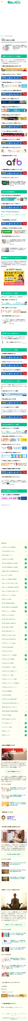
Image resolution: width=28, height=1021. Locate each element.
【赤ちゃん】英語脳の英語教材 (9, 579)
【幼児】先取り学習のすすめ (8, 619)
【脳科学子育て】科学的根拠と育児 (10, 571)
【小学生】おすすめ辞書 (7, 663)
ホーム (3, 1013)
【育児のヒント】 (5, 731)
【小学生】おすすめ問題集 (7, 659)
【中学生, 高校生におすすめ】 (8, 719)
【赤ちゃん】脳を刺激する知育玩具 (10, 587)
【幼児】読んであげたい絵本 (8, 635)
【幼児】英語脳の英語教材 (7, 603)
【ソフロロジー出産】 (6, 727)
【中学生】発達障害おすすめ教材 (9, 563)
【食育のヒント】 (5, 735)
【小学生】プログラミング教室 (9, 679)
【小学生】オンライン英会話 (8, 643)
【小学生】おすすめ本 (6, 651)
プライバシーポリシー (22, 1013)
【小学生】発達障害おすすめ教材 (9, 567)
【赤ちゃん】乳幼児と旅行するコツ (10, 591)
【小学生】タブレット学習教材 (9, 655)
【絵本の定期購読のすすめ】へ (14, 771)
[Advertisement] (14, 20)
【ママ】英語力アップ (6, 723)
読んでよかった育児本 (6, 575)
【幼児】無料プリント (6, 555)
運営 (15, 1013)
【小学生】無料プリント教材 (8, 667)
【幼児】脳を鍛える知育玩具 (8, 623)
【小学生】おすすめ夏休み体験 (9, 699)
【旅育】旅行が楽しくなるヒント (9, 707)
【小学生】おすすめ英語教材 (8, 547)
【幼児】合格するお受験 (7, 627)
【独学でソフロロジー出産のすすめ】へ (14, 924)
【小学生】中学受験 (6, 715)
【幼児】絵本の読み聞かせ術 (8, 639)
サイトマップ (14, 1015)
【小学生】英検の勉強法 (7, 647)
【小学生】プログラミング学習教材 (10, 683)
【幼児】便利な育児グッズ (7, 631)
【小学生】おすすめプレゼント (9, 687)
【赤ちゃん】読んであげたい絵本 (9, 583)
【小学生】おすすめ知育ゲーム (9, 671)
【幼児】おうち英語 (6, 599)
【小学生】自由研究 (6, 695)
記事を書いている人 (9, 1013)
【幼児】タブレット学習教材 (8, 611)
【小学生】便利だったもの (7, 551)
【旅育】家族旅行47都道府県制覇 (9, 711)
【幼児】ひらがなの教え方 (7, 615)
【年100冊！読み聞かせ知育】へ (14, 854)
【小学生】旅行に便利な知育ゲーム (10, 703)
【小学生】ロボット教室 (7, 675)
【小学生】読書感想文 (6, 691)
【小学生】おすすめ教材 (7, 559)
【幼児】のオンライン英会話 (8, 595)
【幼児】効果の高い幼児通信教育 (9, 607)
